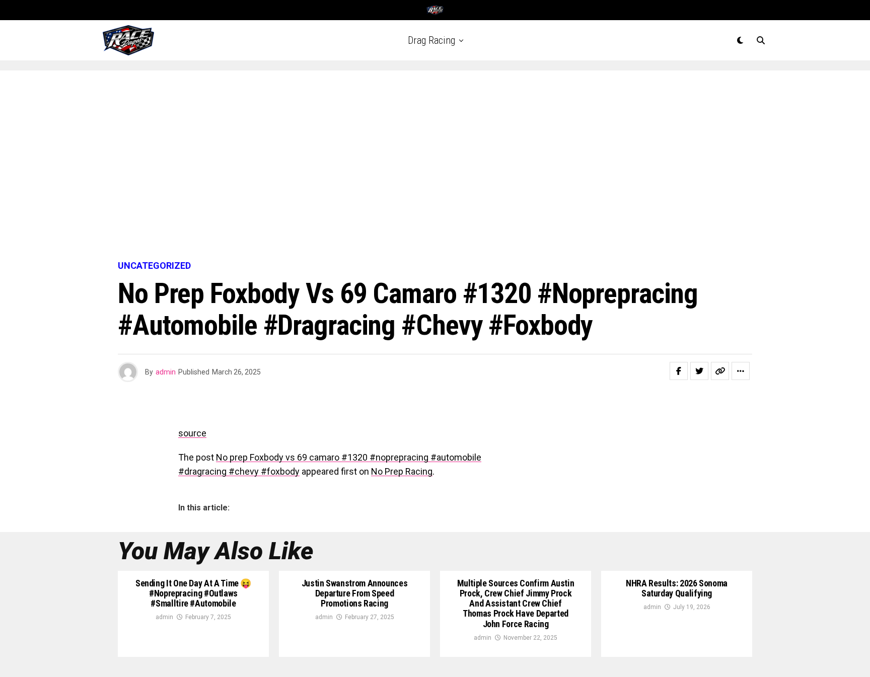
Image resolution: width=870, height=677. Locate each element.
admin (166, 372)
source (192, 433)
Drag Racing (431, 40)
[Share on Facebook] (679, 371)
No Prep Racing (401, 471)
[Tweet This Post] (699, 371)
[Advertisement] (435, 166)
